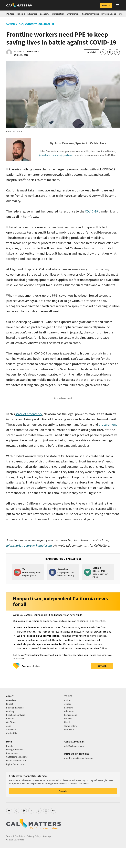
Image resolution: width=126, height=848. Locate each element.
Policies (10, 718)
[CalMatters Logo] (19, 5)
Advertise (11, 729)
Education (32, 13)
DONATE (101, 665)
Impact (9, 703)
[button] (117, 5)
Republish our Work (15, 714)
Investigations (108, 13)
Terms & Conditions (15, 836)
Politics (10, 13)
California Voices (90, 13)
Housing (21, 13)
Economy (44, 13)
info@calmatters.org (74, 745)
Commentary (14, 24)
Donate (105, 5)
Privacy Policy (34, 836)
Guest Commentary (28, 51)
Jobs (8, 725)
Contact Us (11, 733)
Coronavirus (34, 24)
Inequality (69, 729)
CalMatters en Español (17, 756)
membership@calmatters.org (78, 757)
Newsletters (12, 753)
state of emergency (28, 414)
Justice (68, 703)
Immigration (58, 13)
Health (49, 24)
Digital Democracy (15, 764)
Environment (73, 13)
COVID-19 (91, 211)
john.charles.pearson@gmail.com (56, 155)
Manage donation (14, 749)
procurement (108, 424)
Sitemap (46, 836)
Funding (10, 711)
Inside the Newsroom (16, 760)
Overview (11, 700)
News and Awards (15, 707)
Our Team (11, 722)
